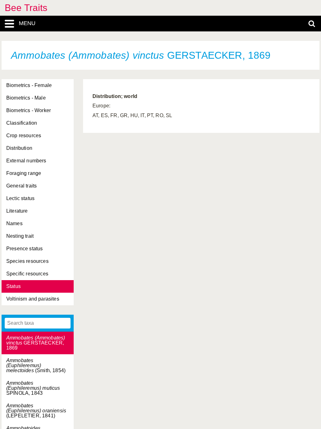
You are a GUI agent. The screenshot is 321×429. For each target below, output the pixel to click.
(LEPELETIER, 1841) (36, 410)
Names (14, 223)
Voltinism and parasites (32, 298)
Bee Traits (26, 8)
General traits (21, 185)
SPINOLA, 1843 (33, 388)
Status (13, 286)
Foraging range (23, 173)
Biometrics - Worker (28, 110)
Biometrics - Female (29, 85)
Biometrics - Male (26, 97)
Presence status (24, 248)
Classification (21, 123)
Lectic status (20, 198)
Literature (17, 211)
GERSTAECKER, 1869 (35, 342)
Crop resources (23, 135)
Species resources (27, 261)
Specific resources (27, 273)
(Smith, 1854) (36, 365)
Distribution (19, 148)
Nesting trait (20, 236)
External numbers (26, 160)
